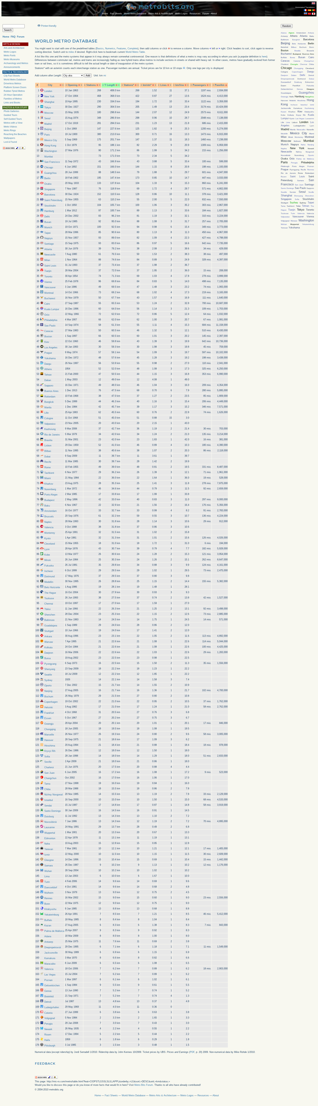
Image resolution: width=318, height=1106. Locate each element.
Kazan (47, 925)
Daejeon (48, 652)
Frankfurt (49, 713)
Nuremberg (50, 489)
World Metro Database (135, 13)
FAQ (13, 36)
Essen (47, 718)
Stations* (129, 85)
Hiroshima (49, 745)
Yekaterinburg (51, 914)
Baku (47, 505)
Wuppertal (49, 832)
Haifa (47, 1040)
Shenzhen (49, 614)
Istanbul (48, 800)
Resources (195, 13)
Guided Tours (10, 115)
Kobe (47, 554)
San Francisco (52, 162)
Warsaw (48, 642)
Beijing (48, 129)
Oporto (48, 685)
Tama (47, 783)
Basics (100, 48)
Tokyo (47, 107)
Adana (47, 936)
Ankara (48, 636)
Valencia (48, 527)
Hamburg (49, 211)
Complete (133, 48)
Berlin (47, 178)
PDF (192, 1052)
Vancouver (50, 287)
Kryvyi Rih (49, 751)
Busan (47, 222)
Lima (47, 876)
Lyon (47, 549)
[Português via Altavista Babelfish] (313, 10)
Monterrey (49, 532)
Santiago (49, 243)
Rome (47, 467)
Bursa (47, 658)
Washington (50, 151)
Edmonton (49, 838)
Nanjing (48, 691)
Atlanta (48, 249)
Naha (47, 843)
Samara (48, 865)
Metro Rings (10, 130)
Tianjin (47, 271)
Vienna (48, 282)
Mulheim (48, 892)
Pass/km (220, 85)
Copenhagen (51, 701)
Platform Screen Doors (15, 87)
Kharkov (48, 483)
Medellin (48, 582)
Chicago (48, 167)
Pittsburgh (49, 1045)
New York (49, 96)
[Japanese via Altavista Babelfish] (313, 14)
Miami (47, 478)
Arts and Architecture (14, 48)
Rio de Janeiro (52, 434)
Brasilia (48, 440)
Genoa (47, 991)
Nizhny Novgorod (53, 794)
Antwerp (48, 941)
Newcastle (49, 254)
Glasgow (49, 860)
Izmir (47, 854)
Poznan (48, 980)
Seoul (47, 118)
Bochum (48, 696)
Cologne (48, 418)
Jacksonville (51, 952)
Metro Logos (181, 13)
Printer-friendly (48, 25)
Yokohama (50, 358)
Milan (47, 260)
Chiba (47, 789)
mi (104, 75)
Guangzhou (50, 173)
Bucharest (49, 298)
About (214, 13)
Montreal (49, 292)
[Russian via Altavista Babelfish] (305, 14)
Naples (48, 522)
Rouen (47, 1034)
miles (71, 52)
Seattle (48, 674)
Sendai (48, 805)
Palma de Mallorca (54, 931)
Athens (48, 369)
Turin (47, 882)
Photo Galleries (11, 111)
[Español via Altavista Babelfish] (309, 10)
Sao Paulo (49, 325)
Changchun (50, 778)
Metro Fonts (9, 55)
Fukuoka (49, 565)
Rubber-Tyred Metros (14, 91)
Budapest (49, 500)
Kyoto (47, 538)
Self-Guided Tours (13, 119)
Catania (48, 1012)
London (48, 91)
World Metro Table (135, 52)
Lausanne (49, 827)
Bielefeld (49, 996)
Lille (46, 412)
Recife (47, 461)
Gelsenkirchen (52, 985)
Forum (205, 13)
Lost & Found (10, 142)
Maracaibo (49, 963)
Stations (91, 85)
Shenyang (49, 669)
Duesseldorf (50, 887)
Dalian (47, 380)
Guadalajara (50, 625)
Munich (48, 227)
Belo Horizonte (52, 587)
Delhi (47, 216)
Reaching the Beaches (15, 134)
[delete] (60, 85)
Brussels (49, 516)
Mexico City (50, 140)
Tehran (48, 374)
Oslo (46, 314)
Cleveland (49, 543)
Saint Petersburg (53, 200)
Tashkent (49, 473)
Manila (47, 407)
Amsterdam (50, 511)
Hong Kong (50, 145)
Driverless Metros (12, 83)
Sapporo (48, 385)
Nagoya (48, 238)
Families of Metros (13, 98)
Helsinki (48, 707)
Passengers (199, 85)
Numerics (110, 48)
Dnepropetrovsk (52, 947)
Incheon (48, 571)
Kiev (46, 342)
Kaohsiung (50, 429)
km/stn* (147, 85)
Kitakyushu (50, 909)
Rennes (48, 898)
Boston (48, 336)
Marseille (49, 734)
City (50, 85)
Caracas (48, 331)
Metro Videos (10, 126)
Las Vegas (50, 974)
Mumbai (48, 156)
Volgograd (49, 1018)
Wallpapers (9, 138)
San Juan (49, 772)
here (264, 56)
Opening (72, 85)
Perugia (48, 1023)
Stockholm (50, 205)
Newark (48, 1029)
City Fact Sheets (12, 75)
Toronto (48, 276)
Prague (48, 352)
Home (105, 13)
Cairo (47, 303)
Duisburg (49, 816)
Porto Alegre (50, 494)
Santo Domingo (52, 811)
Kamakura (49, 958)
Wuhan (48, 871)
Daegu (47, 363)
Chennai (48, 603)
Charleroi (49, 767)
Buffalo (48, 920)
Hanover (48, 740)
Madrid (48, 123)
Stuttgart (49, 631)
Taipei (47, 233)
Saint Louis (50, 265)
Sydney (48, 680)
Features (121, 48)
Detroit (47, 1001)
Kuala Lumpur (51, 309)
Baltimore (49, 620)
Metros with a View (13, 123)
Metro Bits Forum (143, 1085)
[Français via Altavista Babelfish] (305, 10)
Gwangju (49, 723)
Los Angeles (50, 347)
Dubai (47, 456)
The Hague (50, 592)
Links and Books (12, 102)
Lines (163, 85)
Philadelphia (50, 320)
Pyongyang (50, 663)
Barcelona (49, 194)
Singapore (49, 189)
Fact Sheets (116, 13)
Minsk (47, 560)
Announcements (12, 67)
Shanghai (49, 102)
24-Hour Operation (13, 95)
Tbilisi (47, 609)
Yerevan (48, 849)
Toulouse (49, 598)
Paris (47, 134)
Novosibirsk (50, 822)
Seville (48, 761)
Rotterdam (49, 396)
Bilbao (47, 451)
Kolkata (48, 647)
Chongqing (50, 729)
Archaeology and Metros (16, 63)
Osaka (47, 183)
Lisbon (47, 445)
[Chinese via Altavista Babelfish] (309, 14)
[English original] (313, 3)
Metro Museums (12, 59)
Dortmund (49, 576)
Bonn (47, 903)
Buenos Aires (51, 391)
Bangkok (49, 402)
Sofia (47, 756)
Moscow (48, 112)
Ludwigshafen (51, 1007)
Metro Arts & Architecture (160, 13)
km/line (179, 85)
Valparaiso (49, 423)
